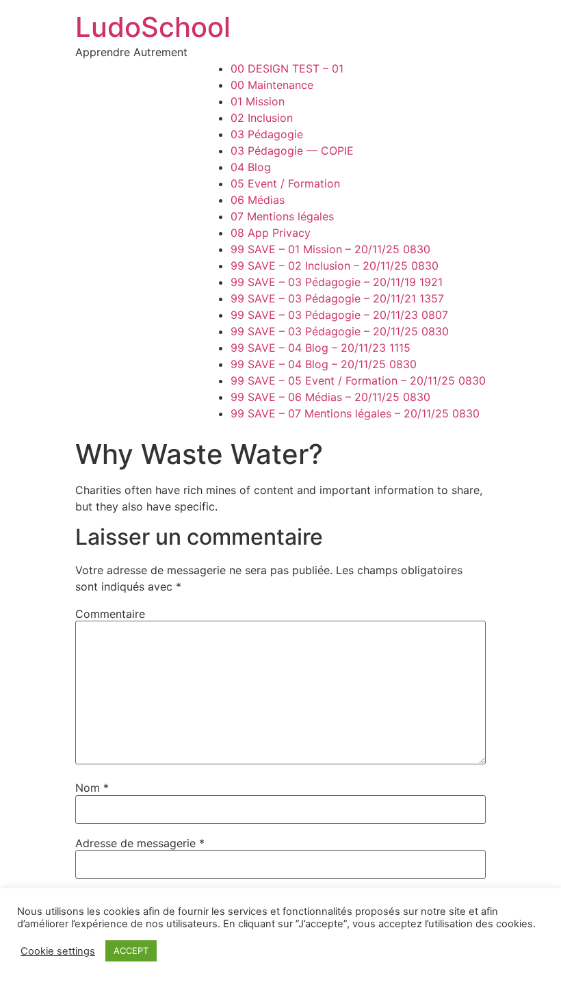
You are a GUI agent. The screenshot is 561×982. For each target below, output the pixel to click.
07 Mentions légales (282, 216)
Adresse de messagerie (140, 843)
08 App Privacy (271, 233)
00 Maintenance (272, 85)
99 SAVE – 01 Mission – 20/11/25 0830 (330, 249)
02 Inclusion (262, 118)
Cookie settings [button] (58, 951)
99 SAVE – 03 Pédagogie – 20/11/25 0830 (340, 331)
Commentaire (110, 613)
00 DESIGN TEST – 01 (287, 68)
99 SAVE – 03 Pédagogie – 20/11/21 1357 (337, 298)
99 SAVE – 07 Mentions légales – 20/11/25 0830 (355, 413)
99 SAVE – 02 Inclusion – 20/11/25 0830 (335, 265)
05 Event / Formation (285, 183)
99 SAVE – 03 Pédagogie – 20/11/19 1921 (337, 282)
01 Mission (258, 101)
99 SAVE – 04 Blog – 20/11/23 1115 (320, 347)
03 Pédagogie (267, 134)
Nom (92, 787)
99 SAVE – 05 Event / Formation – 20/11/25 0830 (358, 380)
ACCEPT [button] (131, 950)
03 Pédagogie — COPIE (292, 150)
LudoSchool (153, 27)
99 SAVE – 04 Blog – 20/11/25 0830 (324, 364)
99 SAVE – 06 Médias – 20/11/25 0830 (330, 397)
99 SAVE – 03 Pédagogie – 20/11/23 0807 (339, 315)
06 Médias (258, 200)
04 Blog (251, 167)
